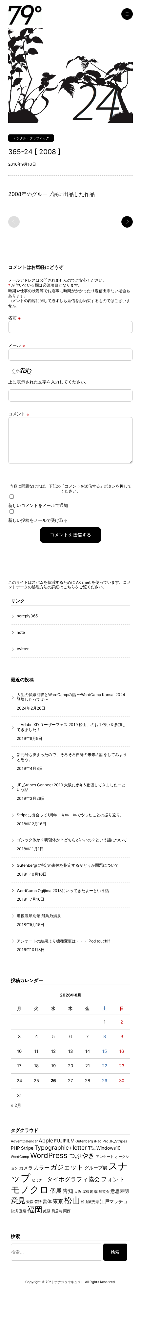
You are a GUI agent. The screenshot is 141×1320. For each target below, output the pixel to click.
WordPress (49, 1155)
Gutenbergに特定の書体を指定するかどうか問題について (68, 865)
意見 (18, 1200)
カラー (42, 1168)
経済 (46, 1211)
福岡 (34, 1209)
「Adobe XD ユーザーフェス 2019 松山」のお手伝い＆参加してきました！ (71, 727)
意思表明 (120, 1191)
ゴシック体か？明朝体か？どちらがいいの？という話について (72, 839)
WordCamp (20, 1157)
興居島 (56, 1211)
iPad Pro (101, 1141)
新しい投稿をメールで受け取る (38, 520)
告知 (68, 1191)
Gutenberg (84, 1141)
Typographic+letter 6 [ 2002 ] (127, 222)
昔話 (38, 1202)
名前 (14, 318)
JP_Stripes (118, 1141)
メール (16, 346)
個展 (56, 1190)
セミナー (38, 1180)
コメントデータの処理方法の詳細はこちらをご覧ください (69, 585)
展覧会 (104, 1192)
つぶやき (82, 1155)
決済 (14, 1211)
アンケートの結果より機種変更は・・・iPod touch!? (63, 941)
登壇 (22, 1211)
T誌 (91, 1148)
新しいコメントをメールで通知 (38, 505)
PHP (15, 1148)
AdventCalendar (24, 1141)
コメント (18, 414)
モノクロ (30, 1189)
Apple (46, 1140)
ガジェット (66, 1167)
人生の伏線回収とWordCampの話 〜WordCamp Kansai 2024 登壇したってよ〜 (71, 697)
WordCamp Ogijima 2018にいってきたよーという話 (63, 890)
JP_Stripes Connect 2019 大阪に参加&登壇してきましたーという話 (71, 787)
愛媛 (29, 1202)
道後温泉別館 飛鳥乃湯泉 (39, 915)
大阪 (77, 1192)
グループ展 (95, 1167)
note (21, 632)
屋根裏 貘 (90, 1192)
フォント (113, 1179)
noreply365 (27, 615)
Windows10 (108, 1148)
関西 (66, 1211)
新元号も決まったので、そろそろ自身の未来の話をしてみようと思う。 (72, 757)
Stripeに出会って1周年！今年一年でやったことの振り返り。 (70, 814)
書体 (47, 1201)
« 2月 (16, 1105)
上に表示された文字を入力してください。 (48, 381)
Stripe (27, 1148)
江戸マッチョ (114, 1201)
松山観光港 (90, 1202)
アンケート (105, 1157)
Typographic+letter (60, 1147)
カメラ (26, 1167)
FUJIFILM (64, 1140)
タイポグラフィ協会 (73, 1179)
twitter (23, 648)
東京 (58, 1201)
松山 (72, 1200)
